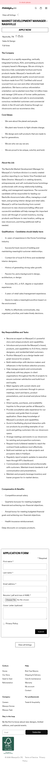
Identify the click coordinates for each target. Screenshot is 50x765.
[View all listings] (18, 15)
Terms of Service (31, 757)
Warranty (28, 683)
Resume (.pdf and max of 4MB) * (17, 595)
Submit (41, 631)
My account (29, 686)
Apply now (25, 30)
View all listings (25, 645)
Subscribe (36, 732)
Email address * (9, 584)
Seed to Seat (7, 679)
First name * (8, 561)
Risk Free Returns (31, 671)
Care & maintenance (33, 679)
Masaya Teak (7, 710)
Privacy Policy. (12, 623)
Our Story (6, 675)
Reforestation (7, 683)
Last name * (8, 573)
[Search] (35, 8)
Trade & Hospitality (32, 702)
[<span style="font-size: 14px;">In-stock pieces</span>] (24, 2)
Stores (4, 671)
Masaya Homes (8, 706)
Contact (28, 690)
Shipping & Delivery (33, 675)
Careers (5, 702)
